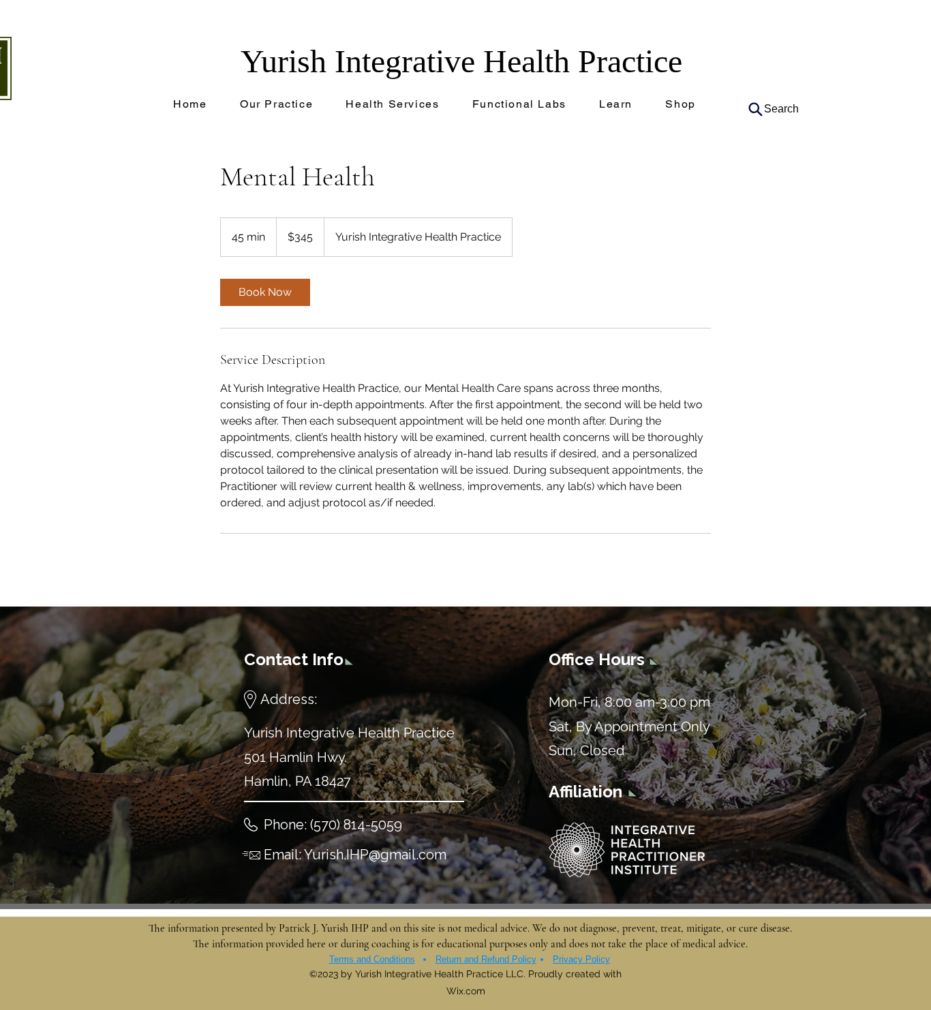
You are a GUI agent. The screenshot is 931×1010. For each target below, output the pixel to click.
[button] (519, 105)
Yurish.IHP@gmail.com (375, 854)
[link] (265, 292)
